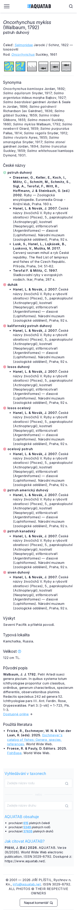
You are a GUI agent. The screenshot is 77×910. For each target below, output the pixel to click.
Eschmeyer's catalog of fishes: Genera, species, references (34, 739)
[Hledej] (66, 783)
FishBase (14, 753)
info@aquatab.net (27, 884)
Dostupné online (16, 714)
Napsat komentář (36, 903)
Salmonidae (24, 45)
